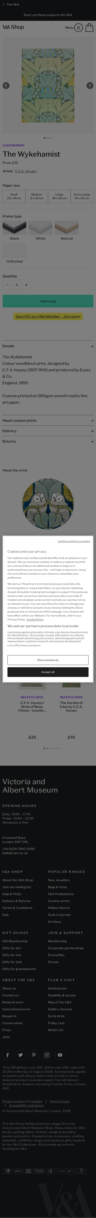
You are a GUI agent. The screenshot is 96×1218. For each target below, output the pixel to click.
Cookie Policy (35, 619)
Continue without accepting (74, 541)
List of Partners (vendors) (23, 645)
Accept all (48, 671)
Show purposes (47, 659)
